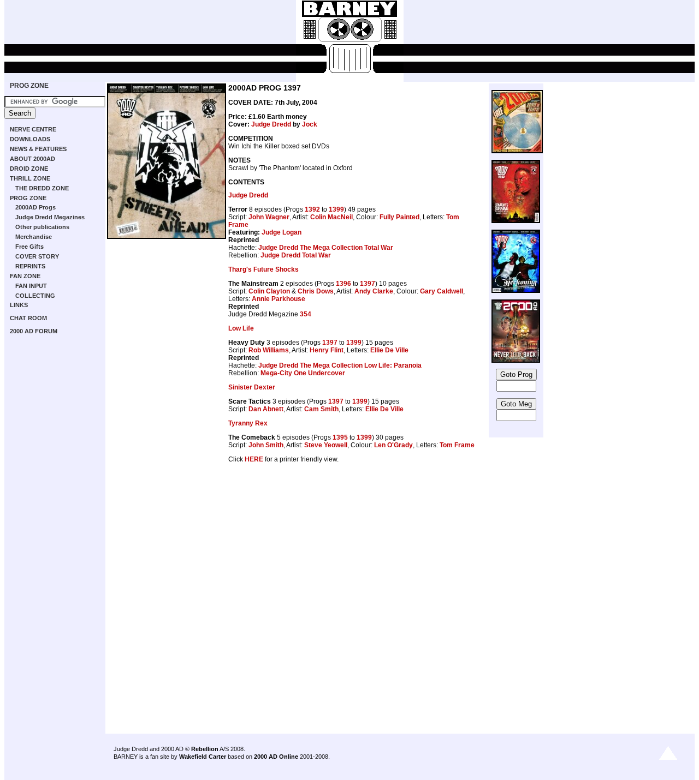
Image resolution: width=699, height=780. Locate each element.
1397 (367, 283)
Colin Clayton (269, 291)
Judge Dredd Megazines (50, 217)
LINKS (19, 305)
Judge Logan (281, 232)
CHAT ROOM (28, 318)
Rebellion (204, 749)
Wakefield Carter (202, 756)
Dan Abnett (265, 409)
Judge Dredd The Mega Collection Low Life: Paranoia (340, 365)
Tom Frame (457, 445)
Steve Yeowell (325, 445)
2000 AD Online (276, 756)
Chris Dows (316, 291)
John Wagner (268, 217)
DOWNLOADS (30, 139)
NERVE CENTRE (33, 129)
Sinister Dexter (251, 387)
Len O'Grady (393, 445)
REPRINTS (30, 266)
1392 (312, 209)
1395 (340, 437)
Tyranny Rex (248, 423)
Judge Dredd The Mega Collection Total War (325, 247)
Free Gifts (29, 246)
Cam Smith (321, 409)
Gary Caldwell (441, 291)
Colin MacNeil (331, 217)
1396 (343, 283)
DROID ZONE (29, 168)
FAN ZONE (25, 276)
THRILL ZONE (30, 178)
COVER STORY (37, 256)
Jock (309, 124)
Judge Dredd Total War (295, 255)
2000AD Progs (35, 207)
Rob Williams (268, 350)
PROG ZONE (29, 85)
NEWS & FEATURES (38, 149)
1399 (336, 209)
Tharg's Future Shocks (263, 269)
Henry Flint (326, 350)
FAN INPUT (31, 286)
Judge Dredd (271, 124)
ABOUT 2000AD (32, 158)
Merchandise (33, 236)
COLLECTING (35, 295)
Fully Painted (399, 217)
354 (305, 314)
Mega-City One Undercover (302, 373)
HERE (254, 459)
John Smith (265, 445)
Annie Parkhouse (278, 299)
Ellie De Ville (389, 350)
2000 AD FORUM (33, 331)
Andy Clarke (373, 291)
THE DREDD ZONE (42, 188)
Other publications (42, 227)
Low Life (241, 328)
